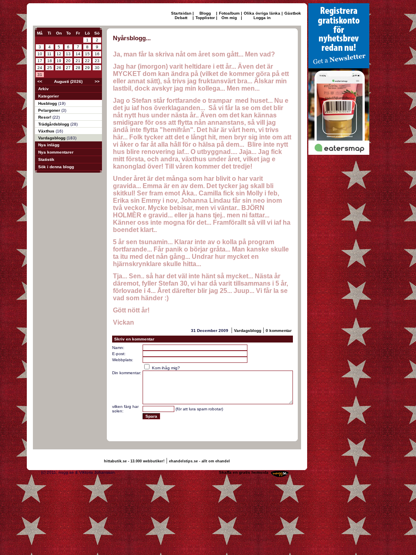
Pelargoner (49, 110)
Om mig (229, 17)
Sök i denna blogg (56, 167)
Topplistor (205, 17)
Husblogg (48, 103)
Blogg (205, 13)
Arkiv (43, 89)
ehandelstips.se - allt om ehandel (199, 461)
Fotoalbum (229, 13)
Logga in (262, 17)
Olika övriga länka (262, 13)
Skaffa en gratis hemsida (244, 472)
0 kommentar (279, 330)
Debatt (181, 17)
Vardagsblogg (52, 138)
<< (39, 81)
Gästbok (292, 13)
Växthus (47, 131)
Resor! (45, 117)
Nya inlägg (48, 145)
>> (97, 81)
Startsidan (181, 13)
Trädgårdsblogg (54, 124)
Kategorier (48, 96)
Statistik (46, 159)
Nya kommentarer (56, 152)
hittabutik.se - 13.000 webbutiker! (134, 461)
